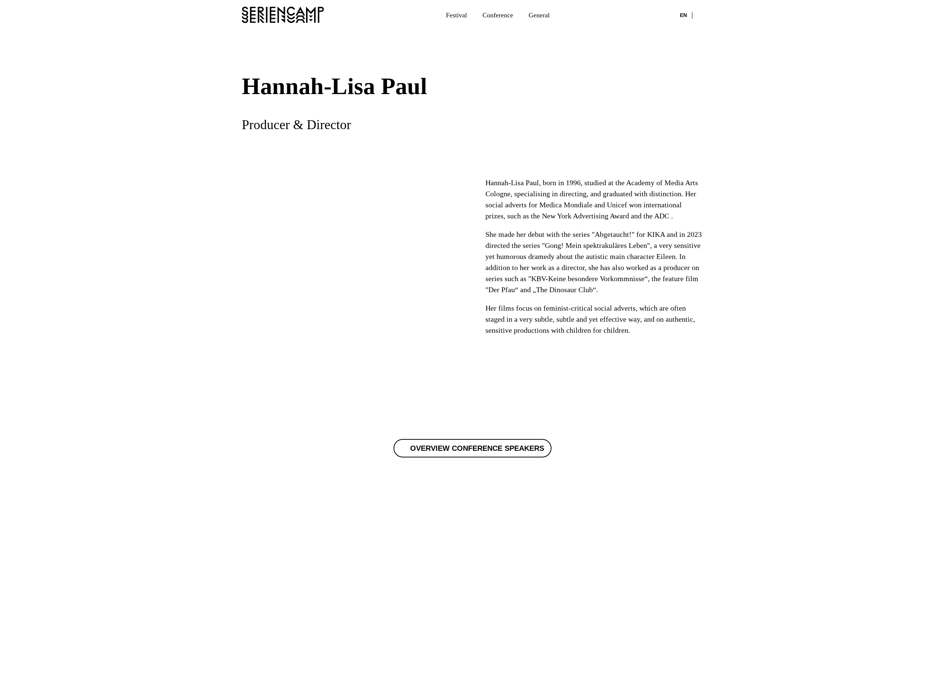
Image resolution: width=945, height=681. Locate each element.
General (539, 15)
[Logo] (283, 15)
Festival (456, 15)
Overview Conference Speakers (477, 448)
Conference (497, 15)
